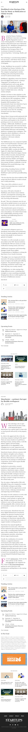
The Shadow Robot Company (9, 647)
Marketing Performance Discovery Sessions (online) (14, 342)
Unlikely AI (3, 649)
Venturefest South (9, 649)
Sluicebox (3, 646)
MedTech (24, 642)
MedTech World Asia (10, 331)
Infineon (22, 641)
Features (3, 363)
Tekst (24, 646)
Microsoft (3, 643)
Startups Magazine (19, 646)
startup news (14, 559)
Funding (12, 221)
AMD (11, 637)
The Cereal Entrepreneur (16, 564)
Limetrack (4, 642)
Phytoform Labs (11, 645)
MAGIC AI (20, 642)
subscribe (11, 562)
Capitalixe (22, 637)
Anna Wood (8, 16)
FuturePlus (11, 639)
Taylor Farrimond (9, 403)
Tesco (2, 647)
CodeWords (3, 638)
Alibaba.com (7, 637)
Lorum (16, 642)
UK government (18, 647)
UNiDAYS (23, 647)
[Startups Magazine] (14, 2)
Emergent (18, 638)
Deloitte (13, 638)
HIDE (2, 641)
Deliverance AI (9, 638)
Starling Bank (12, 646)
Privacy (17, 716)
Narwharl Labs (8, 643)
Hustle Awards (17, 641)
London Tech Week (10, 642)
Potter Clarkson (23, 645)
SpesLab (7, 646)
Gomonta (16, 639)
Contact (11, 716)
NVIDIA (3, 645)
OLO (6, 645)
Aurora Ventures (16, 637)
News (2, 6)
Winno (14, 649)
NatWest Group (15, 643)
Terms (22, 716)
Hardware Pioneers (21, 639)
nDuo (19, 643)
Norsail (23, 643)
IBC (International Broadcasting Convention (13, 336)
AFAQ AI (3, 637)
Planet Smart (17, 645)
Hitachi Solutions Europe (8, 641)
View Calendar (4, 345)
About (5, 716)
